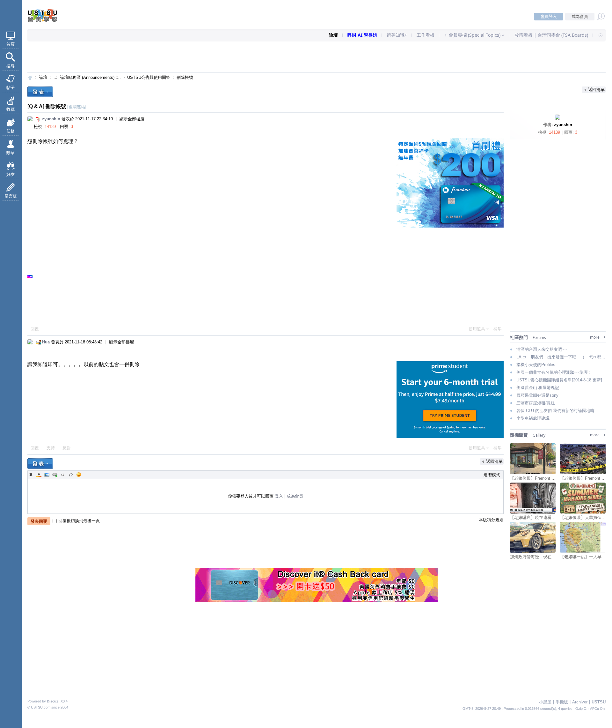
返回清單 (596, 89)
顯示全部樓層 (132, 118)
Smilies (79, 474)
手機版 (562, 702)
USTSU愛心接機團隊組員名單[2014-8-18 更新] (559, 380)
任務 (10, 131)
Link (55, 474)
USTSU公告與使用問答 (148, 77)
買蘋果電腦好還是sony (537, 395)
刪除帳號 (185, 77)
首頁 (10, 44)
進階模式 (492, 474)
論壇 (333, 35)
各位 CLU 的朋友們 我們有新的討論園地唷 (555, 410)
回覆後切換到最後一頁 (79, 520)
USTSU (30, 77)
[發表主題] (40, 91)
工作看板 (425, 35)
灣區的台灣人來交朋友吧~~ (541, 349)
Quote (63, 474)
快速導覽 (597, 35)
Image (47, 474)
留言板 (10, 196)
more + (598, 337)
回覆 (35, 328)
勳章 (10, 152)
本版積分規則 (491, 519)
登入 (279, 496)
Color (39, 474)
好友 (10, 174)
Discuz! (53, 701)
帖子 (10, 87)
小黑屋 (545, 702)
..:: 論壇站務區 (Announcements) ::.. (87, 77)
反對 (66, 448)
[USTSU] (47, 20)
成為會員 (580, 16)
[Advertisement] (316, 57)
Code (71, 474)
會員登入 (548, 16)
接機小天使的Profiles (535, 364)
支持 (51, 448)
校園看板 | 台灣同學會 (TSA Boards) (551, 35)
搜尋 (10, 66)
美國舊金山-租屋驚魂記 (537, 387)
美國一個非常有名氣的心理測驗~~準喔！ (554, 372)
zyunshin (563, 124)
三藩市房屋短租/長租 (535, 403)
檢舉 (497, 328)
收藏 (10, 109)
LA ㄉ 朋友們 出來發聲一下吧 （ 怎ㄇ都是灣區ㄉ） (561, 357)
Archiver (579, 702)
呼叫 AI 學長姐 (362, 35)
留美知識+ (397, 35)
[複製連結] (76, 106)
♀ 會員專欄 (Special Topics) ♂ (474, 35)
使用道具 (477, 328)
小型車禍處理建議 (533, 418)
